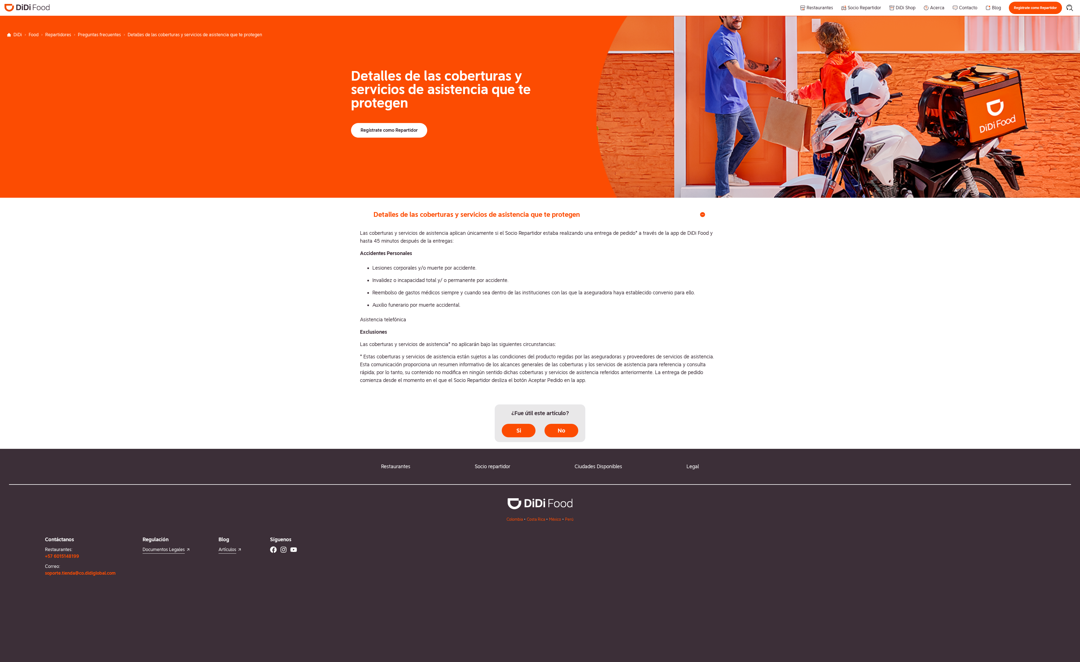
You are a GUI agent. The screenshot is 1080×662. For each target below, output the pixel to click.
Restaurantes (395, 466)
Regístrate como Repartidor (1035, 8)
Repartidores (58, 34)
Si (518, 430)
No (561, 430)
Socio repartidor (492, 466)
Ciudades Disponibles (598, 466)
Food (34, 34)
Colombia (515, 519)
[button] (1035, 8)
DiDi (18, 34)
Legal (693, 466)
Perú (569, 519)
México (555, 519)
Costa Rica (536, 519)
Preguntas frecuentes (99, 34)
